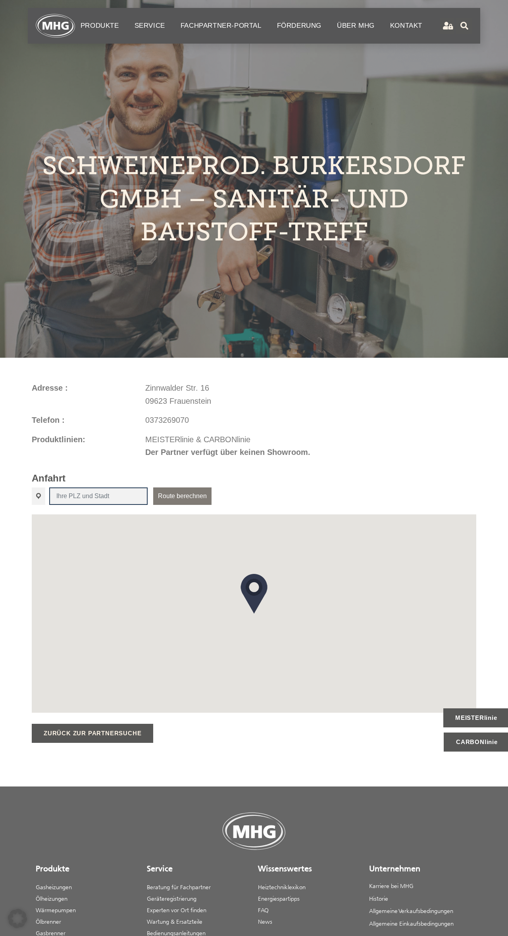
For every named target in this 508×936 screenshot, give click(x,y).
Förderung (299, 25)
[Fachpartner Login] (447, 26)
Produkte (100, 25)
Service (150, 25)
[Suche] (464, 26)
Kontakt (406, 25)
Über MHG (356, 25)
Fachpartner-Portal (221, 25)
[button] (254, 594)
